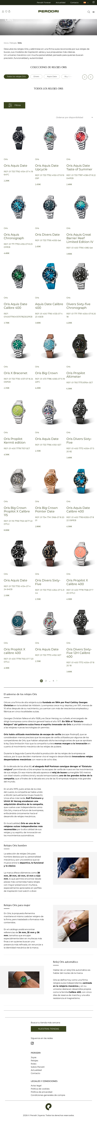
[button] (84, 77)
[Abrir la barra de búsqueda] (88, 12)
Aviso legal (36, 1085)
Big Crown (69, 76)
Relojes (13, 43)
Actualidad (60, 2)
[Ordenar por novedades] (73, 117)
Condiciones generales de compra (48, 1095)
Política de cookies (40, 1089)
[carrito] (9, 12)
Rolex (34, 1064)
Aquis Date (52, 76)
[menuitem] (86, 2)
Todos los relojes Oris (16, 76)
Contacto (74, 2)
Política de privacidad (41, 1092)
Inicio (6, 43)
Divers (36, 76)
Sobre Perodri (38, 1067)
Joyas (33, 1057)
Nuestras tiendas (48, 1029)
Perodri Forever (44, 2)
